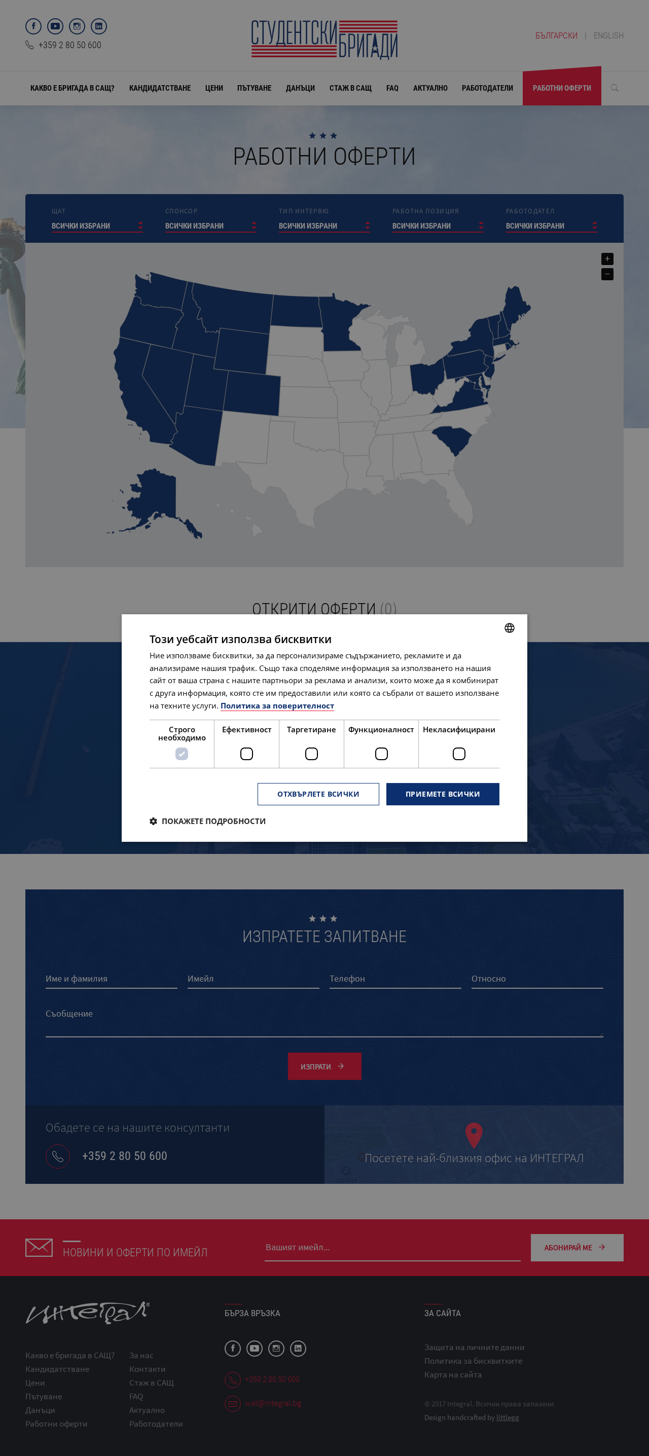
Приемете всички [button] (443, 794)
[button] (208, 821)
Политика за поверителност (277, 705)
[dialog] (324, 728)
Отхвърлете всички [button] (318, 794)
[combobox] (509, 628)
